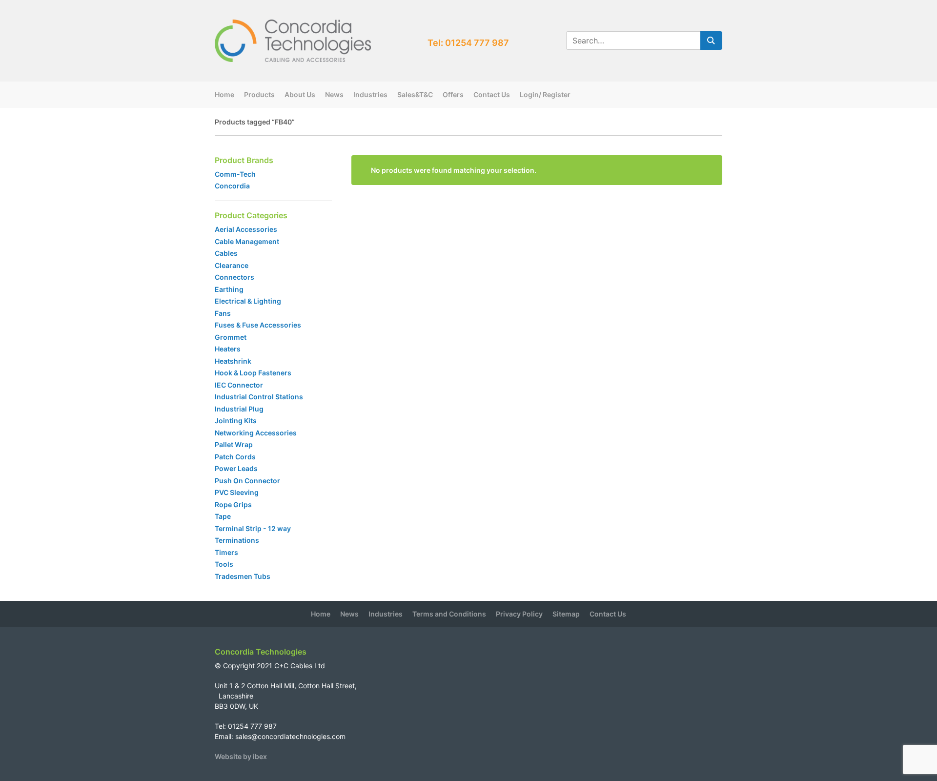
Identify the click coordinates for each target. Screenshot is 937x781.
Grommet (230, 337)
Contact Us (491, 94)
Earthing (229, 289)
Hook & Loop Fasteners (253, 373)
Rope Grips (233, 504)
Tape (223, 516)
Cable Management (247, 241)
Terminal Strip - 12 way (253, 528)
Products (259, 94)
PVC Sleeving (237, 492)
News (334, 94)
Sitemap (566, 614)
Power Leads (236, 468)
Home (224, 94)
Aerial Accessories (246, 229)
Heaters (228, 349)
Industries (370, 94)
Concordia (232, 186)
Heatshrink (233, 361)
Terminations (237, 540)
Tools (224, 564)
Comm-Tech (235, 174)
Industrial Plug (239, 409)
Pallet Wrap (234, 444)
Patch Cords (235, 456)
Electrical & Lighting (248, 301)
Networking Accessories (256, 433)
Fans (223, 313)
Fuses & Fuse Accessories (258, 325)
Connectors (234, 277)
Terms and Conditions (449, 614)
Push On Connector (247, 480)
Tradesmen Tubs (242, 576)
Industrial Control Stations (259, 396)
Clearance (231, 265)
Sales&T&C (415, 94)
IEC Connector (239, 385)
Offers (453, 94)
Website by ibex (241, 756)
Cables (226, 253)
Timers (226, 552)
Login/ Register (545, 94)
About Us (300, 94)
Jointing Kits (236, 420)
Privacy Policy (519, 614)
